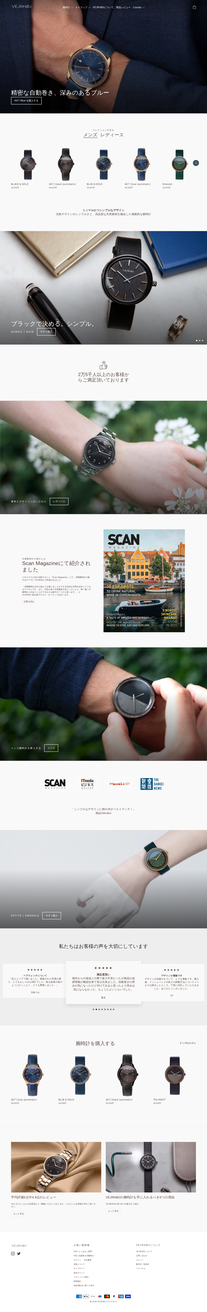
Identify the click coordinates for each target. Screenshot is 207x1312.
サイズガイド (79, 1268)
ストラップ (81, 7)
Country (137, 7)
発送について (79, 1264)
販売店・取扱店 (142, 1264)
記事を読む (29, 601)
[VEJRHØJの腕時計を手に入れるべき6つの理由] (151, 1167)
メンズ (90, 134)
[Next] (196, 163)
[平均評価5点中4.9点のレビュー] (56, 1167)
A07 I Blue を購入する (26, 100)
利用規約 (77, 1281)
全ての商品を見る (188, 1043)
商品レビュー (123, 7)
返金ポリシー (79, 1273)
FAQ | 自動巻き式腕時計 (84, 1255)
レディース (112, 134)
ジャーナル (140, 1268)
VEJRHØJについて (103, 7)
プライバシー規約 (81, 1277)
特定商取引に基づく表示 (84, 1285)
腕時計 (67, 7)
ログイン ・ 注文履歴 (83, 1260)
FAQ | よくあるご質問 (83, 1251)
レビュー (140, 1260)
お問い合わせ (141, 1255)
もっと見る (18, 1213)
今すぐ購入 (46, 331)
